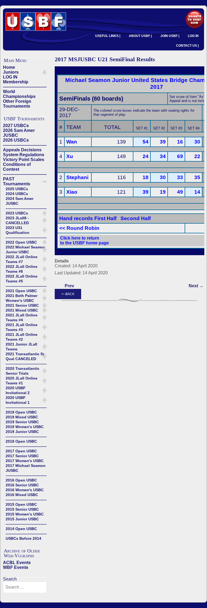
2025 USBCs (17, 189)
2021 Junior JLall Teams (21, 346)
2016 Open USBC (21, 480)
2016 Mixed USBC (22, 495)
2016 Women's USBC (25, 490)
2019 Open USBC (21, 412)
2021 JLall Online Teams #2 (21, 336)
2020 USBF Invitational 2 (18, 390)
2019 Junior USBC (22, 431)
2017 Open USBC (21, 451)
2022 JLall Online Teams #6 (21, 269)
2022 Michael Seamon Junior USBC (26, 249)
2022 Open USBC (21, 242)
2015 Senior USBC (22, 509)
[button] (45, 72)
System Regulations (23, 154)
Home (9, 67)
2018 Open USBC (21, 441)
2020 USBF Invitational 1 (18, 400)
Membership (15, 82)
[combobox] (25, 587)
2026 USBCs (16, 140)
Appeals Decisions (22, 150)
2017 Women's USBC (25, 461)
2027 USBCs (16, 125)
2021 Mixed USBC (22, 310)
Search (10, 579)
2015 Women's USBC (25, 514)
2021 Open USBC (21, 291)
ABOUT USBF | (140, 36)
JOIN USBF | (169, 36)
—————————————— (25, 86)
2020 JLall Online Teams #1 (21, 380)
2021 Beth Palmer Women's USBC (21, 298)
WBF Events (15, 567)
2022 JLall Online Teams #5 (21, 278)
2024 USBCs (17, 194)
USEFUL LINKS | (107, 36)
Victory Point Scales (23, 159)
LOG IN (193, 36)
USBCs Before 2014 (23, 538)
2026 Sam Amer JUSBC (19, 133)
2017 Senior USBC (22, 456)
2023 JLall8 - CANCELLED (17, 220)
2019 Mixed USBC (22, 417)
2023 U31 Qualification (17, 230)
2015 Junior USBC (22, 519)
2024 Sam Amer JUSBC (19, 201)
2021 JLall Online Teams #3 (21, 327)
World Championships (19, 94)
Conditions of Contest (17, 167)
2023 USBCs (17, 213)
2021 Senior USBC (22, 305)
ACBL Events (17, 562)
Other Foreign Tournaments (17, 103)
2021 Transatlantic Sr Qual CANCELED (25, 356)
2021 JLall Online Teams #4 (21, 317)
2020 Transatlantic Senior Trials (22, 370)
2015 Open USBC (21, 504)
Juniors (11, 72)
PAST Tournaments (16, 181)
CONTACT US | (187, 45)
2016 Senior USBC (22, 485)
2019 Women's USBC (25, 427)
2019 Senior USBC (22, 422)
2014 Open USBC (21, 529)
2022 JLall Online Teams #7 (21, 259)
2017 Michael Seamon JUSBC (26, 468)
